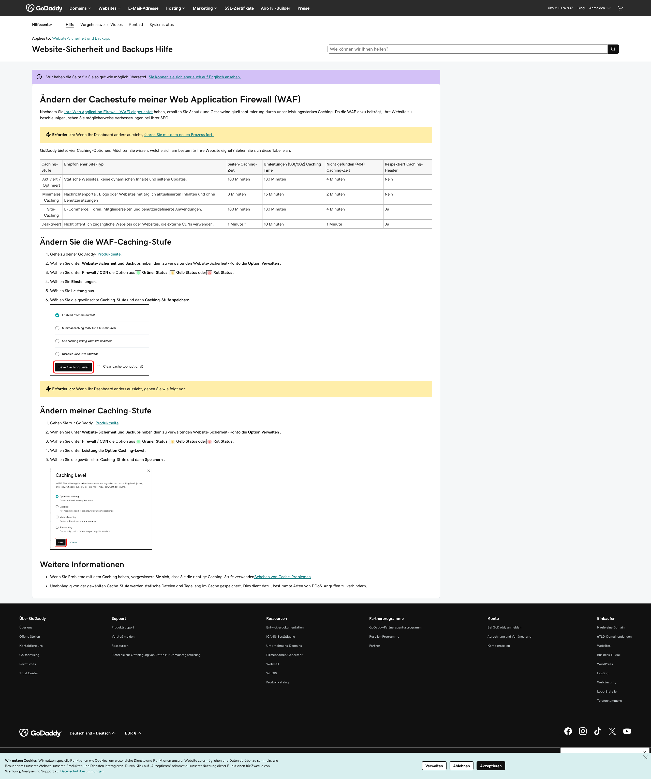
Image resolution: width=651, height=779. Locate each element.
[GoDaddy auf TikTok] (597, 734)
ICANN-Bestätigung (280, 636)
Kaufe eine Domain (611, 627)
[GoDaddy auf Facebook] (568, 734)
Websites (604, 645)
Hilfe (70, 24)
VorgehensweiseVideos (101, 24)
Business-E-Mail (608, 654)
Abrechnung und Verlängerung (509, 636)
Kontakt (136, 24)
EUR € (130, 733)
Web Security (606, 682)
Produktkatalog (277, 682)
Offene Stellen (29, 636)
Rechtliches (27, 664)
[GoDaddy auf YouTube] (627, 734)
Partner (374, 645)
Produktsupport (123, 627)
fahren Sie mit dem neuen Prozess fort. (179, 134)
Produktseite (109, 254)
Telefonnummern (609, 700)
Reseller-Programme (384, 636)
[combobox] (468, 49)
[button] (644, 752)
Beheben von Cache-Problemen (282, 577)
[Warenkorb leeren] (620, 8)
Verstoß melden (123, 636)
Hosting (602, 673)
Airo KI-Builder (275, 8)
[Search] (613, 49)
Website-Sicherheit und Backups (81, 38)
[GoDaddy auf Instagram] (582, 734)
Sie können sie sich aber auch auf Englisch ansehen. (195, 77)
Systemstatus (162, 24)
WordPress (605, 664)
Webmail (272, 664)
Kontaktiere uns (31, 645)
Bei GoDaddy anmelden (504, 627)
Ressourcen (120, 645)
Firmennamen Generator (284, 654)
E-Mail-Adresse (143, 8)
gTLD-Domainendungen (614, 636)
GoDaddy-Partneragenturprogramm (395, 627)
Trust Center (28, 673)
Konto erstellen (498, 645)
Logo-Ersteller (607, 691)
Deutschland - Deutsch (90, 733)
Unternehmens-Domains (284, 645)
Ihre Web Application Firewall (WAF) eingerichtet (108, 112)
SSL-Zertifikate (239, 8)
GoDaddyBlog (29, 654)
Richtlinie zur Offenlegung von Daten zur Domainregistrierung (156, 654)
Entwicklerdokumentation (285, 627)
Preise (303, 8)
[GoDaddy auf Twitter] (612, 734)
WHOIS (271, 673)
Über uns (25, 627)
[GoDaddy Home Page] (40, 733)
